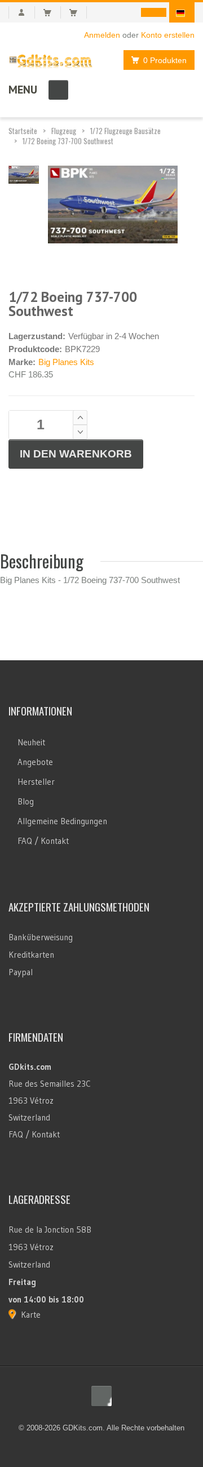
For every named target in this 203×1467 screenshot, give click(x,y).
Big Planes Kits (66, 362)
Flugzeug (63, 130)
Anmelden (102, 34)
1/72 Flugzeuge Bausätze (125, 130)
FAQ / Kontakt (43, 840)
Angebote (35, 762)
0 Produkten (165, 60)
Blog (25, 801)
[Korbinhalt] (52, 12)
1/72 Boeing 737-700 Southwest (68, 140)
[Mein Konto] (21, 12)
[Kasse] (78, 12)
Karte (31, 1314)
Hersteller (36, 781)
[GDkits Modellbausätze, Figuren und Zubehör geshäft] (50, 59)
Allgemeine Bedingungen (62, 821)
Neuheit (31, 742)
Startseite (22, 130)
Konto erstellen (168, 34)
